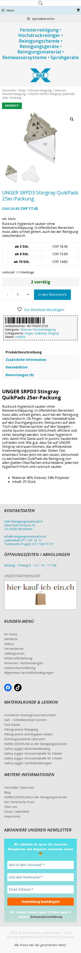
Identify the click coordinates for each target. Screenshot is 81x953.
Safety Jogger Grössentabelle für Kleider (33, 753)
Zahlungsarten (14, 653)
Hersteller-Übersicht (19, 787)
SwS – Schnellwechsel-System (25, 720)
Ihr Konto (11, 634)
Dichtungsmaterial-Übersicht (24, 739)
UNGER (20, 337)
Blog (7, 792)
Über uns (10, 807)
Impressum (12, 816)
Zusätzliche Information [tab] (26, 359)
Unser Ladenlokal (16, 811)
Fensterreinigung (40, 90)
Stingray (53, 333)
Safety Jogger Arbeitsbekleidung (27, 748)
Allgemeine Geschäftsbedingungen (29, 672)
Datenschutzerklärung (20, 668)
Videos (9, 644)
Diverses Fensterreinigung (38, 329)
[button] (72, 119)
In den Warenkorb (52, 294)
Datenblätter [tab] (17, 367)
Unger (29, 333)
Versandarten (14, 648)
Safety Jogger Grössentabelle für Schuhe (33, 758)
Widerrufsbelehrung (18, 658)
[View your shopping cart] (78, 10)
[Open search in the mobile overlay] (40, 3)
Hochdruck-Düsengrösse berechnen (30, 715)
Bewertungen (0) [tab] (20, 375)
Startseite (9, 90)
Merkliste (10, 639)
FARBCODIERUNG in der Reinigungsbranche (35, 744)
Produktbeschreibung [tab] (24, 352)
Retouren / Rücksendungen (23, 663)
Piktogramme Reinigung (21, 729)
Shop (22, 90)
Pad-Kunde (12, 724)
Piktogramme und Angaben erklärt (28, 734)
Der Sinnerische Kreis (19, 802)
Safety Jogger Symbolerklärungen (28, 763)
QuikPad (40, 333)
